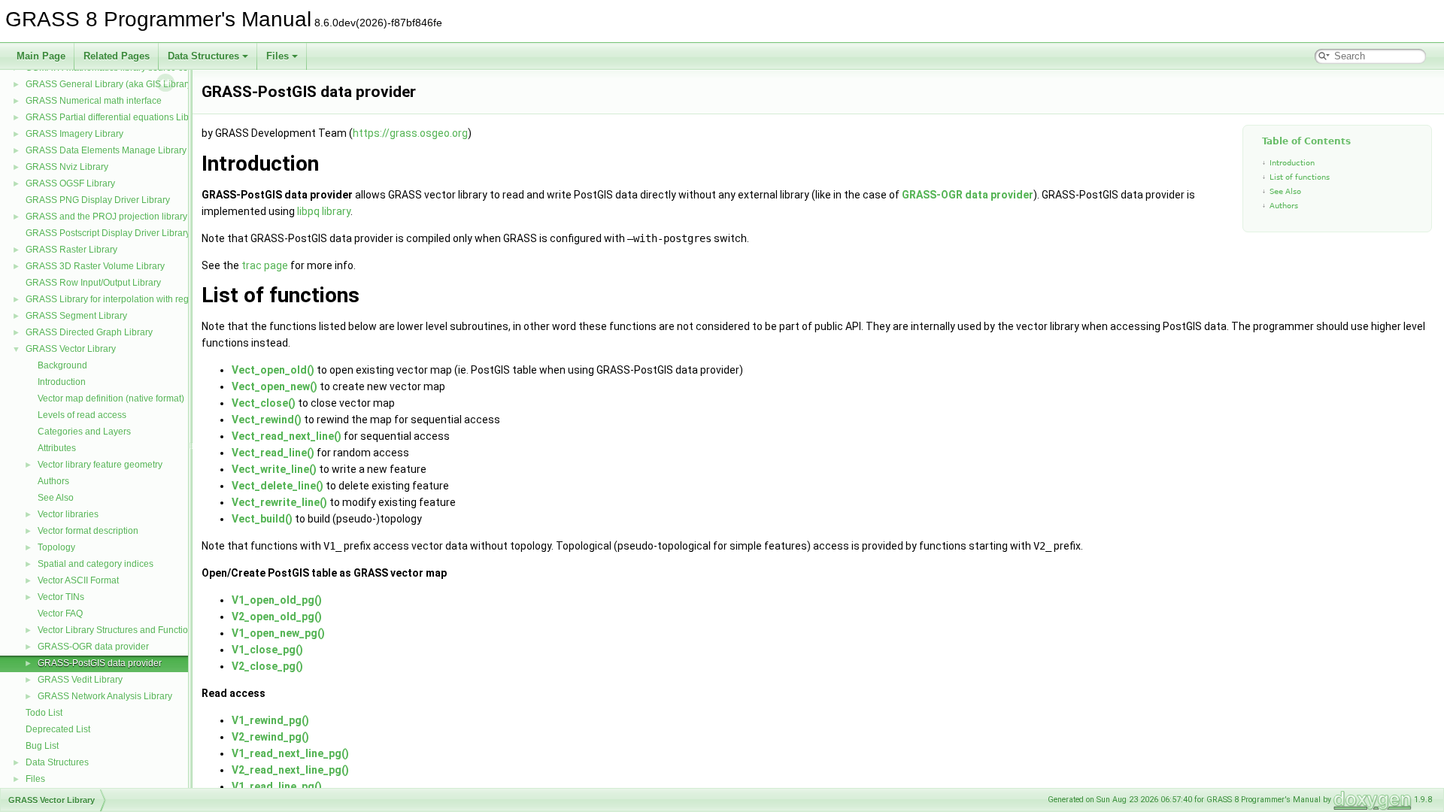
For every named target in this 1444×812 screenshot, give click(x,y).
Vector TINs (61, 597)
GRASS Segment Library (76, 316)
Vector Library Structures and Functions (118, 630)
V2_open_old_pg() (277, 617)
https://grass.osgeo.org (410, 133)
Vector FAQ (60, 613)
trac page (264, 265)
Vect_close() (264, 403)
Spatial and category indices (95, 564)
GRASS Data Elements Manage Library (106, 150)
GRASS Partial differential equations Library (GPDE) (132, 117)
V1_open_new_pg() (278, 633)
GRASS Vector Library (71, 349)
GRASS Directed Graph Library (89, 332)
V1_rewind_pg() (270, 720)
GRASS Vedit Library (80, 679)
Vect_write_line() (274, 469)
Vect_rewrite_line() (279, 502)
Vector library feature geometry (100, 464)
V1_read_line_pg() (277, 786)
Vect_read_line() (273, 453)
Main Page (41, 56)
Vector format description (88, 531)
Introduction (62, 382)
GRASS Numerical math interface (94, 100)
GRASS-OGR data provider (93, 646)
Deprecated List (58, 729)
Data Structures (203, 56)
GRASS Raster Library (71, 249)
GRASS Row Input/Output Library (93, 282)
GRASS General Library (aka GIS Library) (110, 84)
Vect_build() (262, 519)
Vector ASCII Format (78, 580)
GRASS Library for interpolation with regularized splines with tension (165, 299)
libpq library (323, 211)
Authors (53, 481)
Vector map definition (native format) (111, 398)
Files (277, 56)
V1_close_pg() (267, 650)
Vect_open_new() (274, 386)
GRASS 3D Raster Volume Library (95, 266)
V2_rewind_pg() (270, 737)
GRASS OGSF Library (70, 183)
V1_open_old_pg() (277, 600)
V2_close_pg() (267, 666)
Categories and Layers (84, 431)
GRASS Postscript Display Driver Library (108, 233)
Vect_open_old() (273, 370)
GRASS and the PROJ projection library (106, 216)
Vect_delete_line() (277, 486)
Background (62, 365)
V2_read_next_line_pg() (290, 770)
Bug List (42, 746)
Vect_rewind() (267, 420)
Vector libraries (68, 514)
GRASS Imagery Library (74, 134)
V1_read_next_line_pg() (290, 753)
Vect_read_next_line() (286, 436)
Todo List (44, 712)
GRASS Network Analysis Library (105, 696)
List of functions (1300, 177)
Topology (56, 547)
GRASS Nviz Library (67, 167)
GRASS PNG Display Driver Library (98, 200)
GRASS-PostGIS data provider (100, 663)
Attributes (57, 448)
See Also (56, 497)
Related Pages (116, 56)
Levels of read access (82, 415)
